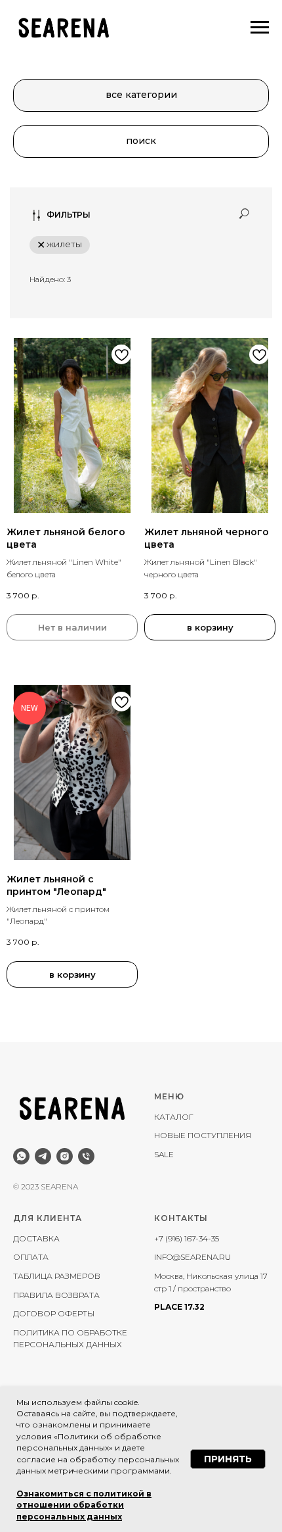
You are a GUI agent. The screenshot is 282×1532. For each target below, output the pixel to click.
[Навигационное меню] (260, 27)
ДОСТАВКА (36, 1238)
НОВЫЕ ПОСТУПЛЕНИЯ (202, 1135)
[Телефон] (86, 1156)
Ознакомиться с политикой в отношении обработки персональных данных (83, 1505)
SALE (164, 1154)
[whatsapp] (21, 1156)
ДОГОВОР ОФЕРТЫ (53, 1313)
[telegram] (43, 1156)
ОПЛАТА (31, 1257)
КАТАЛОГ (173, 1117)
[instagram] (64, 1156)
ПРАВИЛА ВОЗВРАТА (56, 1295)
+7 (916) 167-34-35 (186, 1238)
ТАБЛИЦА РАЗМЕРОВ (56, 1276)
